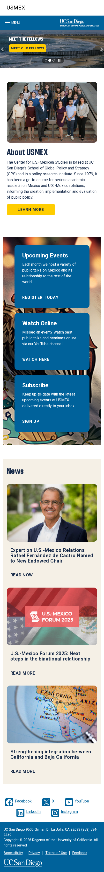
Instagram (69, 811)
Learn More (31, 209)
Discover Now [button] (27, 48)
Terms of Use (56, 853)
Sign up (30, 421)
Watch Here (36, 359)
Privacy (34, 853)
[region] (52, 49)
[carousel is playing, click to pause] (59, 60)
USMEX (16, 8)
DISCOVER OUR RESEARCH (31, 39)
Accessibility (13, 853)
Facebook (23, 801)
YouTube (82, 801)
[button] (2, 49)
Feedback (79, 853)
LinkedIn (33, 811)
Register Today (40, 297)
